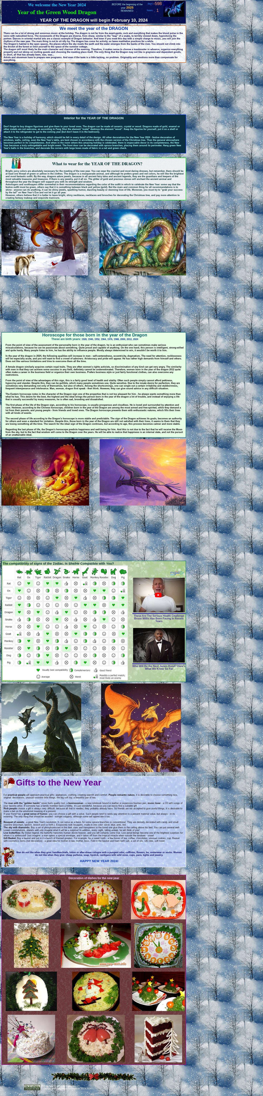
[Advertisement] (93, 89)
